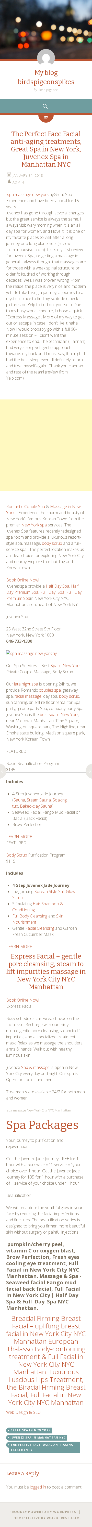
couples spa (50, 690)
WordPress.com (63, 1518)
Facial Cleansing (39, 928)
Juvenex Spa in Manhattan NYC (38, 1437)
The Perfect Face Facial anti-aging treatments (41, 1447)
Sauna (19, 800)
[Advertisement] (46, 445)
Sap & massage (35, 1067)
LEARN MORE (19, 836)
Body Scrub (16, 855)
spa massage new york (28, 194)
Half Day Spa (57, 586)
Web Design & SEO (24, 1412)
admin (18, 182)
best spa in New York (59, 714)
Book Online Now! (22, 580)
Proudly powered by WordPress (42, 1511)
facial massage (28, 696)
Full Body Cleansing (30, 916)
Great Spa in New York (30, 1430)
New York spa (34, 525)
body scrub (52, 543)
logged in (38, 1487)
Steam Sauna (39, 800)
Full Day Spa (52, 592)
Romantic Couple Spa (25, 506)
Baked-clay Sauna (36, 806)
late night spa (26, 684)
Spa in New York (65, 665)
